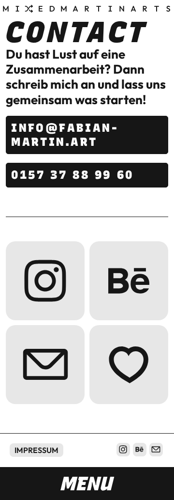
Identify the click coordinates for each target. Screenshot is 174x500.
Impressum (36, 450)
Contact (45, 364)
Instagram (45, 280)
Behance (128, 280)
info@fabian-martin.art (64, 135)
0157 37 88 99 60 (72, 175)
